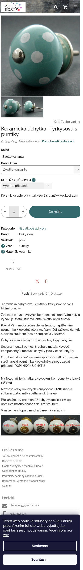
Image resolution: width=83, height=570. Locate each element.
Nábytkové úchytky (32, 228)
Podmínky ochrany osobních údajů (22, 476)
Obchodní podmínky (14, 470)
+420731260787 (18, 513)
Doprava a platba (12, 461)
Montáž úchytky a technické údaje (22, 466)
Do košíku (55, 211)
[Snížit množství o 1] (5, 211)
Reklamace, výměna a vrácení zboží (23, 480)
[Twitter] (37, 281)
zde (6, 535)
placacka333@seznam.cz (24, 505)
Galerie (6, 485)
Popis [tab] (25, 293)
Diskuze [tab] (56, 293)
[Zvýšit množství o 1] (23, 211)
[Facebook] (46, 281)
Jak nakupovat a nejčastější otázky (22, 456)
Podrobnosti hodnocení (58, 141)
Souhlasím (40, 559)
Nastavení (40, 546)
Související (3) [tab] (40, 293)
